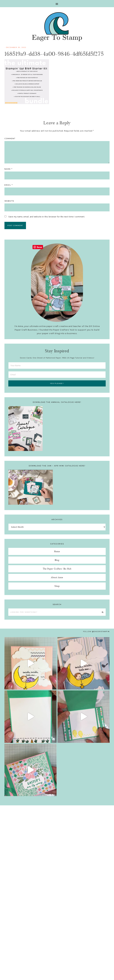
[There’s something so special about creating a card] (83, 663)
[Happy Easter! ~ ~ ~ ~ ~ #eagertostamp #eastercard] (30, 716)
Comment (9, 138)
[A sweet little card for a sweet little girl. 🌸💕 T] (30, 663)
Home (57, 551)
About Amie (57, 577)
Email (8, 185)
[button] (57, 3)
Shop (57, 586)
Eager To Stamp (57, 26)
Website (9, 201)
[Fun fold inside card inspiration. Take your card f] (83, 716)
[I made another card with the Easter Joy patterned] (30, 770)
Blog (57, 560)
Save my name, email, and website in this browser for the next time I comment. (46, 217)
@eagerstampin (101, 631)
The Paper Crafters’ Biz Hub (57, 568)
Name (8, 169)
